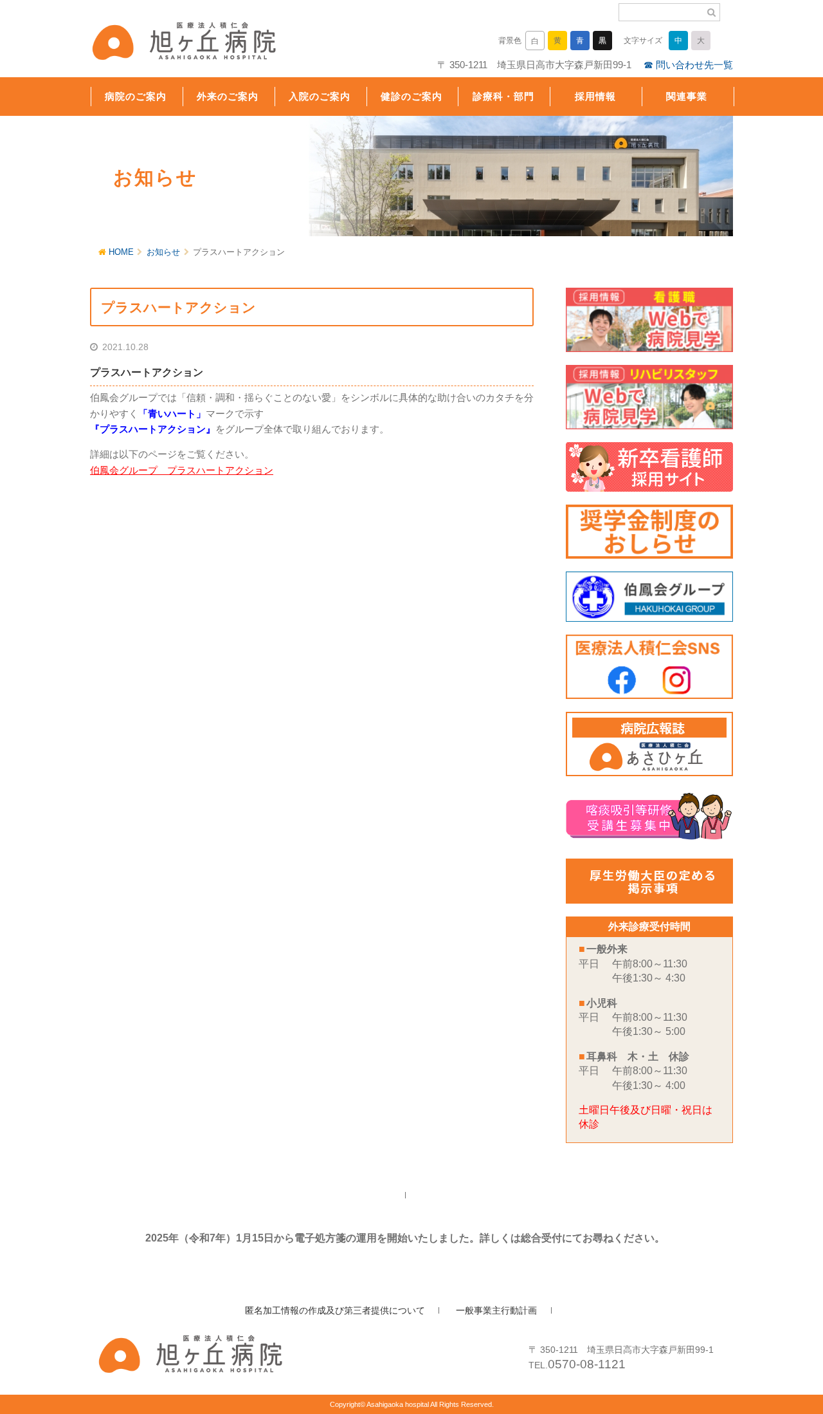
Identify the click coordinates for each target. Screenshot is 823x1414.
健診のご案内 (411, 96)
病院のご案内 (136, 96)
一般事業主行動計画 (496, 1310)
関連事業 (686, 96)
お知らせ (163, 252)
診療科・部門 (503, 96)
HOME (121, 252)
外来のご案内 (227, 96)
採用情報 (595, 96)
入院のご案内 (319, 96)
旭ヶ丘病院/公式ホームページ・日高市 (173, 43)
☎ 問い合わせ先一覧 (688, 64)
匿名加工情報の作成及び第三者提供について (335, 1310)
